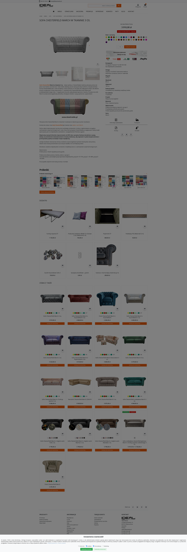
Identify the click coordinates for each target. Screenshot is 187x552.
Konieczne (82, 546)
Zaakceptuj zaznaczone (100, 549)
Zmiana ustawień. (62, 543)
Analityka (89, 546)
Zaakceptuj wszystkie (86, 549)
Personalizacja (97, 546)
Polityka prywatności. (52, 543)
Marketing (106, 546)
